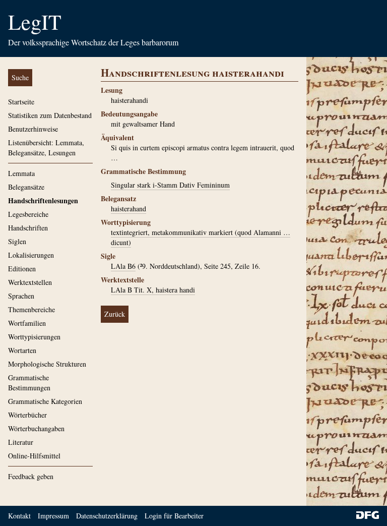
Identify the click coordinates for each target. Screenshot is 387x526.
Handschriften (28, 227)
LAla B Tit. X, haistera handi (153, 290)
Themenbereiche (31, 309)
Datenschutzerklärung (107, 515)
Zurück (114, 314)
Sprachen (21, 296)
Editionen (22, 268)
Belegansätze (26, 187)
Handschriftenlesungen (43, 200)
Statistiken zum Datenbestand (50, 115)
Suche (20, 77)
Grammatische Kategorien (45, 401)
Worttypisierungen (34, 336)
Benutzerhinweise (33, 129)
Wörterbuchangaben (36, 428)
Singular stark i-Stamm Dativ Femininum (170, 185)
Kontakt (19, 515)
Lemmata (21, 173)
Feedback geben (30, 476)
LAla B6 (123, 266)
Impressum (53, 515)
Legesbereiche (28, 214)
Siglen (17, 241)
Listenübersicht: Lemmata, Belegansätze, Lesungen (46, 147)
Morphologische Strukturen (47, 364)
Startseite (21, 101)
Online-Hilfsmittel (34, 455)
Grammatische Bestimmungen (29, 382)
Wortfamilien (27, 323)
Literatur (20, 442)
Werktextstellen (30, 282)
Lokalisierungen (31, 255)
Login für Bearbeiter (174, 515)
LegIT (34, 22)
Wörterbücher (27, 415)
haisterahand (128, 208)
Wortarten (22, 350)
